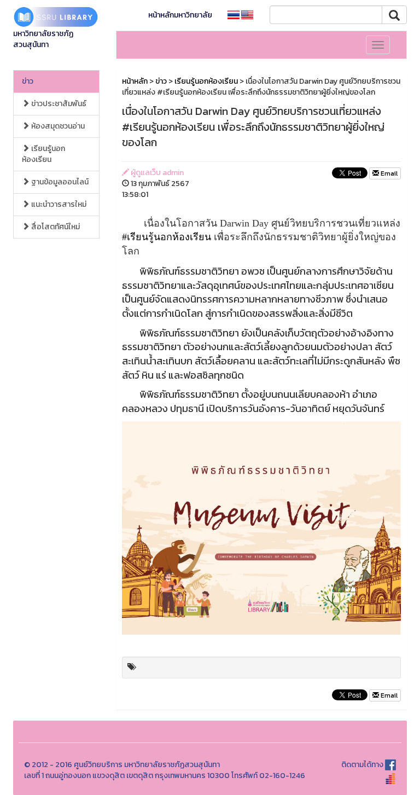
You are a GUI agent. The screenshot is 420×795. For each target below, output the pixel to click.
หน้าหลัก (135, 81)
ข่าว (27, 81)
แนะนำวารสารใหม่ (58, 204)
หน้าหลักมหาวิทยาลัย (180, 15)
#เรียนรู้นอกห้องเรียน (166, 236)
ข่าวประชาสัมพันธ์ (58, 103)
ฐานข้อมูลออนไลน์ (59, 182)
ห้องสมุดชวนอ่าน (57, 126)
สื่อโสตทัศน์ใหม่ (55, 227)
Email (388, 173)
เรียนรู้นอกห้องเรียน (43, 154)
